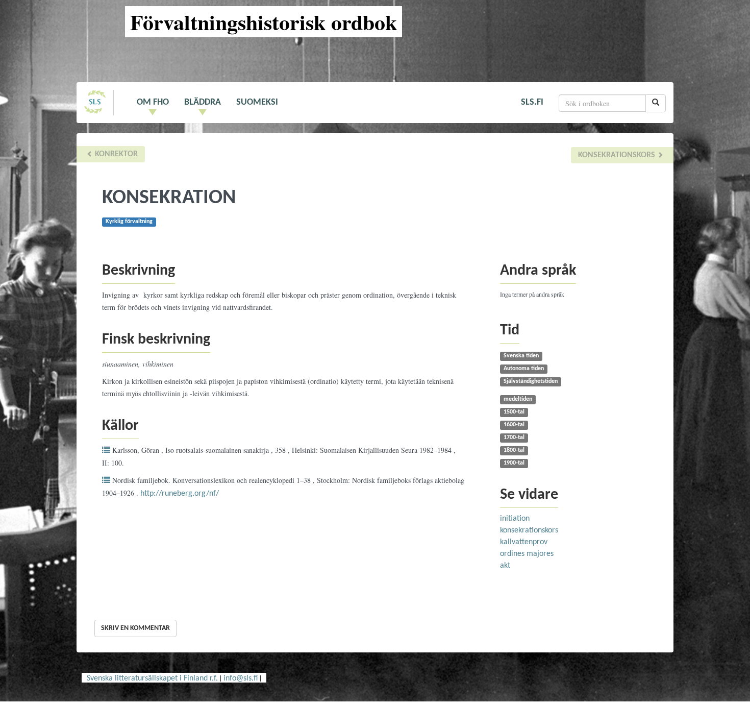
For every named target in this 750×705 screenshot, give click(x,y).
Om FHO (153, 102)
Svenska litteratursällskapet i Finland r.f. (152, 678)
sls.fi (532, 102)
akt (505, 566)
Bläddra (202, 102)
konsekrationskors (617, 155)
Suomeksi (257, 102)
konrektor (115, 154)
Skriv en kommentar (135, 628)
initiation (515, 519)
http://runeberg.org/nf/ (179, 494)
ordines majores (527, 554)
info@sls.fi (240, 678)
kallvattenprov (523, 542)
